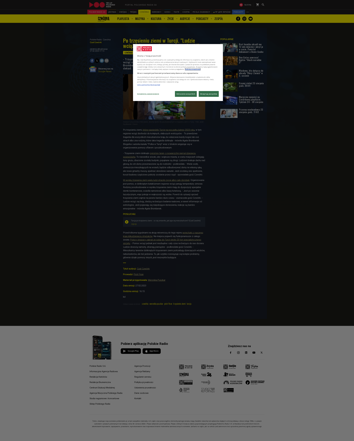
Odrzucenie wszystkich (185, 94)
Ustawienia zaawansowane (148, 94)
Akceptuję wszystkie (208, 94)
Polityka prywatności (193, 69)
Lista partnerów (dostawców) (148, 85)
